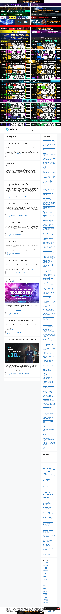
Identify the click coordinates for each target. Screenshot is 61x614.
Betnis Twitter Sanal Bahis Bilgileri (22, 196)
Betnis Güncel (46, 504)
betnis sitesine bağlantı (45, 530)
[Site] (15, 44)
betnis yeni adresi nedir (45, 540)
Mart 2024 (45, 577)
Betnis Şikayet (46, 544)
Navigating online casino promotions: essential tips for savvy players (48, 193)
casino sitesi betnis (46, 545)
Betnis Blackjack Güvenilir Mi (11, 156)
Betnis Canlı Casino (46, 479)
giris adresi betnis (46, 546)
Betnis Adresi (47, 471)
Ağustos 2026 (45, 562)
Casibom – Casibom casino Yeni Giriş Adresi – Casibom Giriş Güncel (48, 447)
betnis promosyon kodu (47, 527)
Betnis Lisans (45, 516)
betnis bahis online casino (46, 474)
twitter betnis (45, 553)
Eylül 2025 (45, 568)
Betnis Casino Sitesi (47, 486)
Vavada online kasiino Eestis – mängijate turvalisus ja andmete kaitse (48, 382)
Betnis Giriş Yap (46, 502)
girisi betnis (45, 548)
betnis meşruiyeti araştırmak (46, 518)
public (44, 459)
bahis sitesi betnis (46, 468)
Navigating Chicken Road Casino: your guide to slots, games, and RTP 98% (49, 173)
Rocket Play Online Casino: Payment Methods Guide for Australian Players (48, 345)
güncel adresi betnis (46, 549)
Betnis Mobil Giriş (52, 519)
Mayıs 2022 (45, 603)
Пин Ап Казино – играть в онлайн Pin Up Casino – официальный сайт (49, 429)
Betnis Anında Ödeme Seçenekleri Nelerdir (13, 272)
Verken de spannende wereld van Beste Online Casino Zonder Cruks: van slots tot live (49, 253)
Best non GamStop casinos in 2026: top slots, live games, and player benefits (49, 239)
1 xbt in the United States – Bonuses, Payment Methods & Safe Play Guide (48, 386)
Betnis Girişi (46, 497)
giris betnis (51, 546)
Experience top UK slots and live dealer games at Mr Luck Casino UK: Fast (49, 298)
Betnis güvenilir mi (47, 507)
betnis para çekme (46, 526)
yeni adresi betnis (51, 553)
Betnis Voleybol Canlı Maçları (16, 260)
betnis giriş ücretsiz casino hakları (47, 503)
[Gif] (30, 61)
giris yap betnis (51, 548)
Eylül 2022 (45, 597)
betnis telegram (46, 533)
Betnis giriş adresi (48, 494)
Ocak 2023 (45, 591)
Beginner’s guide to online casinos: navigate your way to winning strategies (49, 289)
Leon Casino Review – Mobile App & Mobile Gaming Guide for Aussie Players (49, 335)
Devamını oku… (19, 153)
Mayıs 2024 (45, 574)
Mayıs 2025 (45, 573)
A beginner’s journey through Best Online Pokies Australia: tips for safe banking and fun (49, 265)
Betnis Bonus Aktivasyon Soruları (17, 203)
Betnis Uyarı (9, 164)
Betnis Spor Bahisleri (46, 531)
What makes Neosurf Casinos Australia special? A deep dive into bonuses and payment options (49, 257)
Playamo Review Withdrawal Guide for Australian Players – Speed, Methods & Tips (48, 360)
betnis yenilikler (50, 540)
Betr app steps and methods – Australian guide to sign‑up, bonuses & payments (48, 342)
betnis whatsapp (46, 536)
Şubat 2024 (45, 579)
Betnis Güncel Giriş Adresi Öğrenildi (22, 215)
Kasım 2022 (45, 594)
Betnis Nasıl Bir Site (46, 524)
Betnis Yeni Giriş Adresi (16, 253)
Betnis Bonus (51, 476)
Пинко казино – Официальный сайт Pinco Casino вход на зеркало (48, 433)
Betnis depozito (9, 313)
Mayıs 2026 (45, 567)
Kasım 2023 (45, 582)
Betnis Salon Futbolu (13, 222)
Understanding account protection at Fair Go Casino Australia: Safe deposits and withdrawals (49, 246)
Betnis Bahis (46, 473)
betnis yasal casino (52, 536)
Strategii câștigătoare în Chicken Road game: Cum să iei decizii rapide (49, 177)
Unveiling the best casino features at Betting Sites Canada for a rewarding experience (49, 236)
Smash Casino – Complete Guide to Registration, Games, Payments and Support (49, 443)
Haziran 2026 (45, 565)
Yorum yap (8, 157)
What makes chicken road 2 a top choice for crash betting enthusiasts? (49, 159)
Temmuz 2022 (45, 600)
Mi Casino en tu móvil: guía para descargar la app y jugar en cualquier (48, 152)
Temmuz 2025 (45, 570)
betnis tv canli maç (47, 535)
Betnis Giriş (32, 130)
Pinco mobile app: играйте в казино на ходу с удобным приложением (48, 232)
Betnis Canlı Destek (46, 480)
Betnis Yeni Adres (51, 537)
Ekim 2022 (45, 596)
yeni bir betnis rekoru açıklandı (46, 554)
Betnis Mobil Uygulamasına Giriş (11, 373)
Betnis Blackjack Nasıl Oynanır (16, 143)
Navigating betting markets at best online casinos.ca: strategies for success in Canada (49, 203)
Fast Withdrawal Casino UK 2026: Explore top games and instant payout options (49, 282)
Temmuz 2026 (45, 564)
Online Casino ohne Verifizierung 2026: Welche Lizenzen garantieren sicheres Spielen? (49, 285)
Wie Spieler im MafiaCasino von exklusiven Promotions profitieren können (49, 148)
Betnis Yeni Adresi (47, 539)
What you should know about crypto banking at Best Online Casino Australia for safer (48, 269)
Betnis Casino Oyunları (46, 483)
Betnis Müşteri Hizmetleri (48, 522)
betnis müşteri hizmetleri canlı (46, 523)
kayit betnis (51, 550)
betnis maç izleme (47, 517)
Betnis (7, 155)
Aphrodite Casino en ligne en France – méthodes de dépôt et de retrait (49, 421)
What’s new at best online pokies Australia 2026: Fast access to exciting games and (49, 197)
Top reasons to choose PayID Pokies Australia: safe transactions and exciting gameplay (49, 310)
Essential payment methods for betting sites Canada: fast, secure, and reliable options (49, 228)
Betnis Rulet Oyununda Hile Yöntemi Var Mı (21, 339)
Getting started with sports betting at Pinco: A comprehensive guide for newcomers (49, 155)
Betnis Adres (51, 469)
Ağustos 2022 (45, 599)
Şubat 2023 (45, 590)
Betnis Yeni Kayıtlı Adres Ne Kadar (23, 332)
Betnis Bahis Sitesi (52, 475)
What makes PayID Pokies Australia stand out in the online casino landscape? (48, 261)
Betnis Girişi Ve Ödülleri (14, 280)
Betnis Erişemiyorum (12, 241)
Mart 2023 (45, 588)
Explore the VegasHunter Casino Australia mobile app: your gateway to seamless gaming (49, 219)
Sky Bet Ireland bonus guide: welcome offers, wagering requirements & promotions (48, 364)
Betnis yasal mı (45, 537)
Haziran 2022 (45, 602)
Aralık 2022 (45, 593)
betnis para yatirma (46, 525)
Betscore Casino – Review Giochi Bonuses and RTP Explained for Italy (49, 302)
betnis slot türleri (51, 530)
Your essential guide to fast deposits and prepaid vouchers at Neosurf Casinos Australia (49, 250)
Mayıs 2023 (45, 585)
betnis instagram (46, 512)
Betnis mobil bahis (46, 519)
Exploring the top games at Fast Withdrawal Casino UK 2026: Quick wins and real (48, 278)
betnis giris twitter (46, 491)
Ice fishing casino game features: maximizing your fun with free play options (49, 170)
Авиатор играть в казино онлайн (23, 130)
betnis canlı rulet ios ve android (46, 481)
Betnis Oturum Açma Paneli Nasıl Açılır (19, 320)
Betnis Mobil (52, 518)
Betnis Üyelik (46, 541)
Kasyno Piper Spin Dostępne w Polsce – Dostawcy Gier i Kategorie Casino (48, 414)
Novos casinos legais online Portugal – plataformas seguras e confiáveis (49, 439)
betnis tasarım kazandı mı (46, 532)
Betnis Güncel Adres (46, 506)
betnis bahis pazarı (51, 474)
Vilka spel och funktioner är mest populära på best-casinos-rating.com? (49, 207)
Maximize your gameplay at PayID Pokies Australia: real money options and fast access (49, 181)
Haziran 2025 (45, 571)
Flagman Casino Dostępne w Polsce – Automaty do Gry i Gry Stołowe (48, 392)
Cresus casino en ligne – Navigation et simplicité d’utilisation (47, 378)
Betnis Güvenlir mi (46, 508)
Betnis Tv (52, 533)
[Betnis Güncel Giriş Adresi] (11, 129)
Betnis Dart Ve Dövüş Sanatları (11, 234)
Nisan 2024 (45, 576)
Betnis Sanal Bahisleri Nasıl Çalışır (17, 184)
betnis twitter (53, 535)
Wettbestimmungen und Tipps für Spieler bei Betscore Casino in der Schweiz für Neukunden (49, 324)
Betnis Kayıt (51, 513)
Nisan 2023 (45, 587)
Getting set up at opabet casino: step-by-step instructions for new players (49, 166)
